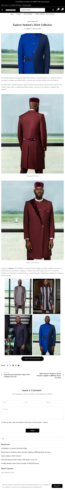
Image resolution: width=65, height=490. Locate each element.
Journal (18, 14)
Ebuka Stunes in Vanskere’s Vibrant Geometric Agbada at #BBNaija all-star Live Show (25, 452)
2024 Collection (28, 14)
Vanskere (11, 268)
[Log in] (53, 10)
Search (3, 439)
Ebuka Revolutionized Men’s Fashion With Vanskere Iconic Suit (19, 460)
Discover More (27, 5)
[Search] (43, 10)
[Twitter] (10, 365)
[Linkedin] (13, 365)
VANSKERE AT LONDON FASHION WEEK (14, 448)
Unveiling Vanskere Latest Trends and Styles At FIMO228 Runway (20, 463)
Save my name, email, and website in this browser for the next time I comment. (25, 422)
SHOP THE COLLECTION (32, 359)
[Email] (18, 365)
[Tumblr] (15, 365)
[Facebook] (7, 365)
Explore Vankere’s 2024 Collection (11, 456)
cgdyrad (27, 29)
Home (12, 14)
